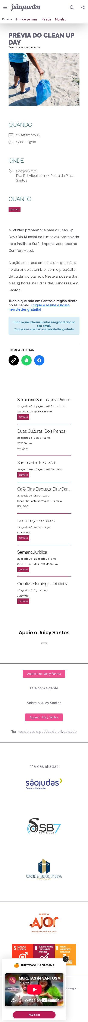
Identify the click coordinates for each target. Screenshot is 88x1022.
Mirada (46, 19)
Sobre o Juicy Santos (44, 703)
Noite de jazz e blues (35, 520)
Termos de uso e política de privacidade (44, 732)
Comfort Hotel (26, 171)
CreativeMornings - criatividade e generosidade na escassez (44, 583)
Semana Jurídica (32, 552)
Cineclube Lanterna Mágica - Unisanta (39, 500)
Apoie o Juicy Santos (44, 717)
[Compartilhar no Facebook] (39, 360)
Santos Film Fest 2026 (36, 462)
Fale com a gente (44, 688)
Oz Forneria (24, 532)
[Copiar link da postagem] (14, 360)
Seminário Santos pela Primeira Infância (44, 399)
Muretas (60, 19)
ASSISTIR (34, 1014)
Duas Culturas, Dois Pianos (41, 431)
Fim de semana (26, 19)
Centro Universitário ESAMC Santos (37, 564)
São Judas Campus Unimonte (34, 411)
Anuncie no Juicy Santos (44, 674)
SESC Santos (24, 443)
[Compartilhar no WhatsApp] (26, 360)
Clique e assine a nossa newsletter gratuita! (39, 307)
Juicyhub (22, 595)
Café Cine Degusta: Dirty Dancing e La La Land (44, 489)
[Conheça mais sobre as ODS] (44, 954)
